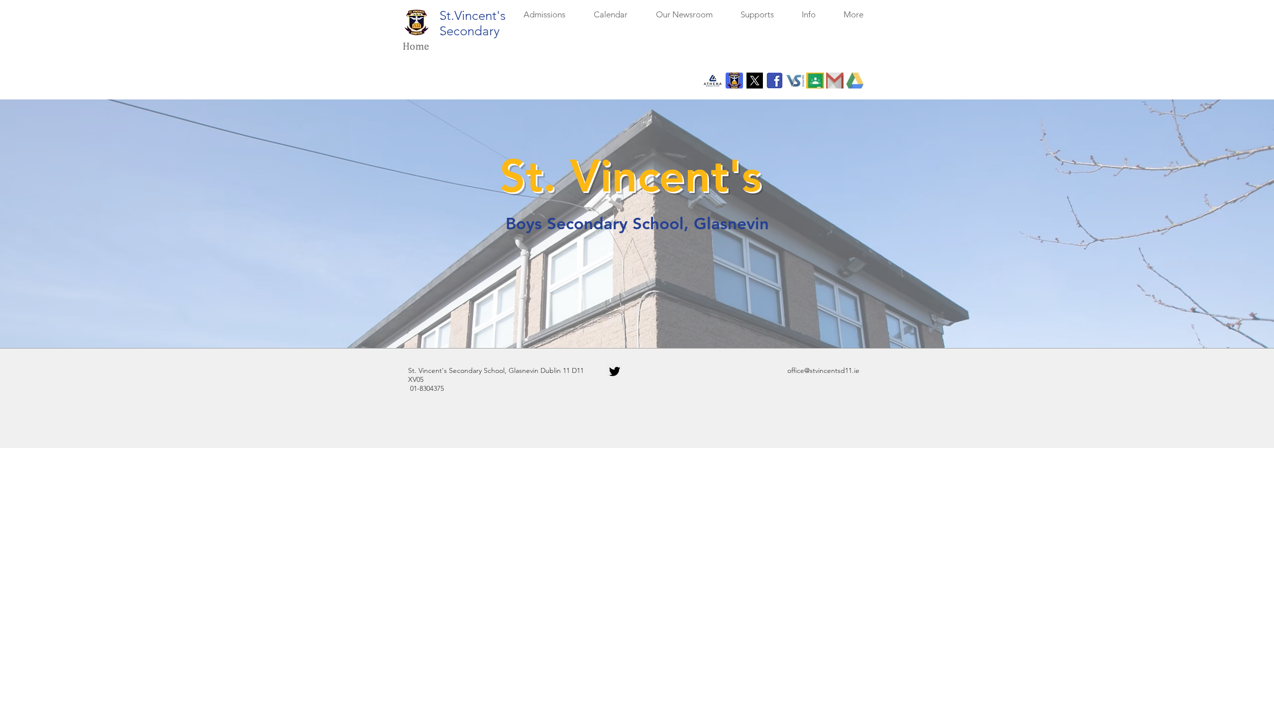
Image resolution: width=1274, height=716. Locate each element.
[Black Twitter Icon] (614, 371)
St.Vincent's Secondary (472, 23)
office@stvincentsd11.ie (823, 370)
